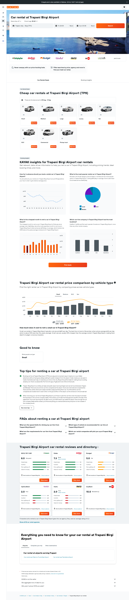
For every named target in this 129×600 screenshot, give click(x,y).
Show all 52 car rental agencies (30, 522)
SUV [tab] (72, 294)
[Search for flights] (3, 13)
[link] (68, 265)
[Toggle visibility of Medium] (83, 209)
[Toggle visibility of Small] (82, 206)
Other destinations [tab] (51, 545)
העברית (81, 2)
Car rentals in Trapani (62, 595)
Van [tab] (78, 294)
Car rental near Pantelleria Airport (63, 557)
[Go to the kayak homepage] (13, 7)
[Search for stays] (3, 17)
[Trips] (3, 35)
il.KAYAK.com (23, 595)
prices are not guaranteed (57, 573)
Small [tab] (58, 294)
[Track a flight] (3, 30)
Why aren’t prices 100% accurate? (33, 586)
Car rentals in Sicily (49, 595)
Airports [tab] (25, 545)
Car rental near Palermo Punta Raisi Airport (36, 557)
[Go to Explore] (3, 26)
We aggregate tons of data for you (33, 583)
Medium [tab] (65, 294)
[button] (127, 2)
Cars (30, 595)
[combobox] (16, 21)
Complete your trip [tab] (36, 545)
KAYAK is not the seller (29, 579)
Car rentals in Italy (37, 595)
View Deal (34, 123)
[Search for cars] (3, 21)
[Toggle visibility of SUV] (96, 206)
